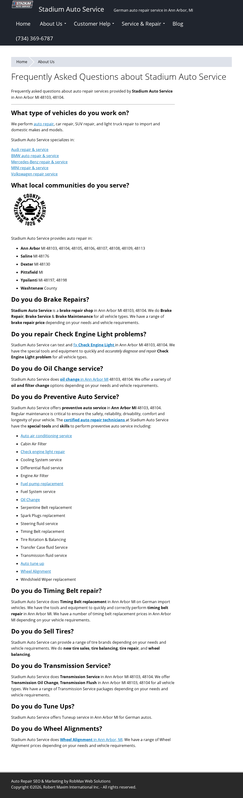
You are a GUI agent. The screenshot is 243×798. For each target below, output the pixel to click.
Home (23, 23)
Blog (178, 23)
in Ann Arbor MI (84, 379)
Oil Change (30, 499)
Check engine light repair (43, 451)
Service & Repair (141, 23)
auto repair (44, 124)
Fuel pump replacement (42, 483)
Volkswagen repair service (34, 174)
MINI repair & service (29, 167)
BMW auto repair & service (35, 155)
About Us (51, 23)
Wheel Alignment (36, 571)
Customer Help (92, 23)
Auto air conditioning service (46, 435)
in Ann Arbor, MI (91, 739)
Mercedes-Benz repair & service (39, 161)
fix (94, 344)
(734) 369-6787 (34, 38)
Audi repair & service (29, 149)
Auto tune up (32, 563)
